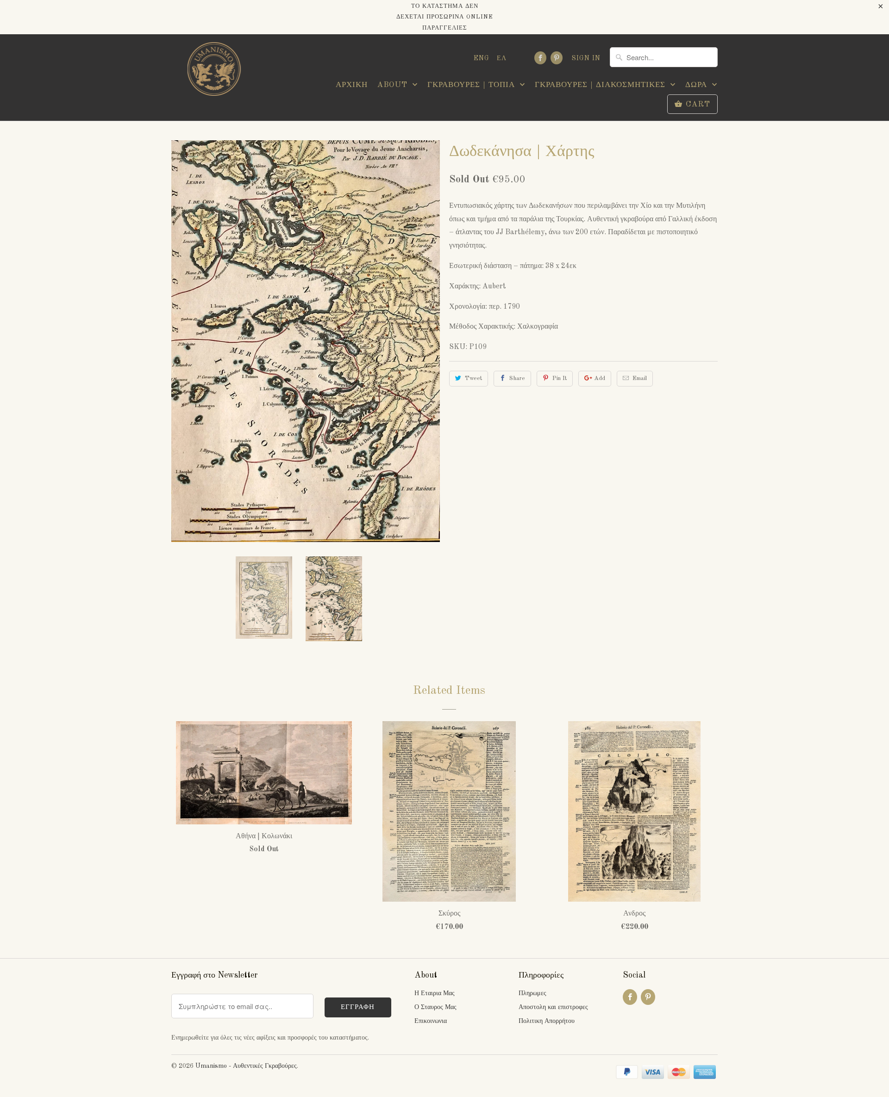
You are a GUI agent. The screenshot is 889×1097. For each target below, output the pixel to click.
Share (517, 378)
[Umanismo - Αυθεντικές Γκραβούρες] (213, 71)
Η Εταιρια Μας (434, 993)
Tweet (473, 378)
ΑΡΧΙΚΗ (352, 85)
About (393, 85)
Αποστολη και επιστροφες (553, 1007)
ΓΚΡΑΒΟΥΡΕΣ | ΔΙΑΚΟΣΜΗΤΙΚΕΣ (601, 85)
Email (639, 378)
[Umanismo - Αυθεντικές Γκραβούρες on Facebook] (540, 57)
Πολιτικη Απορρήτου (547, 1021)
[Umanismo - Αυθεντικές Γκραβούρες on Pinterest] (557, 57)
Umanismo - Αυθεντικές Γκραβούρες (246, 1066)
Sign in (586, 58)
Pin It (559, 378)
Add (599, 378)
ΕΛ (502, 58)
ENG (481, 58)
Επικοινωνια (430, 1021)
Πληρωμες (532, 993)
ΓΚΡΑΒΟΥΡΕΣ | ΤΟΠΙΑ (472, 85)
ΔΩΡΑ (697, 85)
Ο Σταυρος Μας (435, 1007)
